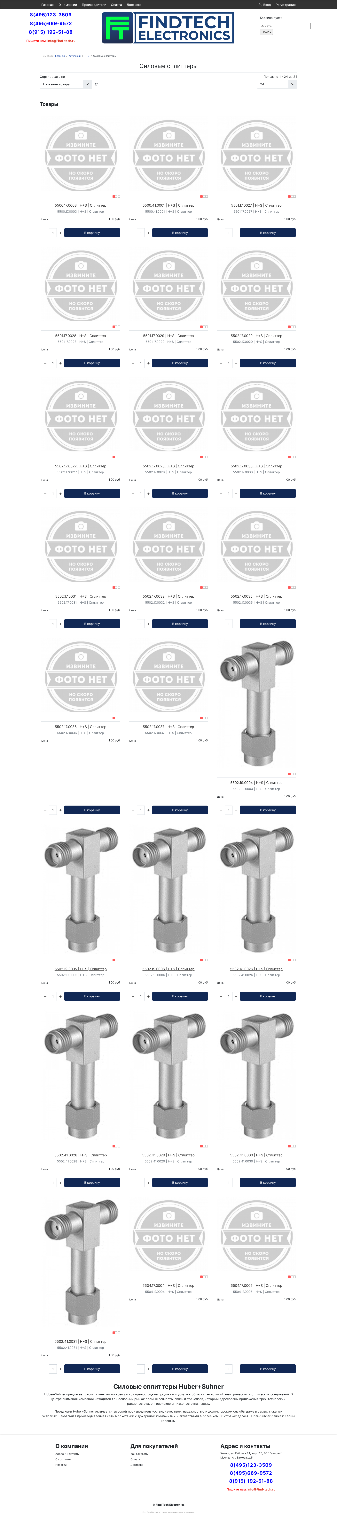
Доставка (134, 5)
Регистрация (286, 5)
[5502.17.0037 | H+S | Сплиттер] (168, 675)
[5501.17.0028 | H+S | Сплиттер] (80, 284)
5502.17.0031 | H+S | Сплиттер (80, 596)
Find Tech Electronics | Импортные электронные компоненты (168, 1512)
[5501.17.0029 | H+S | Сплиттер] (168, 284)
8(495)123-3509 (51, 15)
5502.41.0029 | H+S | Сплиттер (168, 1155)
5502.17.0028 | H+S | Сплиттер (168, 466)
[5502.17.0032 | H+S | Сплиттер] (168, 544)
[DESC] (97, 84)
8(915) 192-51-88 (51, 32)
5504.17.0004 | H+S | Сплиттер (168, 1285)
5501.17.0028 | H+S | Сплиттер (80, 336)
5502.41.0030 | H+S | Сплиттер (256, 1155)
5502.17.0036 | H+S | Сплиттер (80, 727)
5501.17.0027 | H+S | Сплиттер (256, 205)
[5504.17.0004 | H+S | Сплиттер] (168, 1234)
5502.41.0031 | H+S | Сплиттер (80, 1341)
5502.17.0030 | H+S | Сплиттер (256, 466)
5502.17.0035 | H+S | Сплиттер (256, 596)
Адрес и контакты (67, 1453)
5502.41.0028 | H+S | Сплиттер (80, 1155)
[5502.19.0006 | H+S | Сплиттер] (168, 889)
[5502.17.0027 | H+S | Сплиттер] (80, 414)
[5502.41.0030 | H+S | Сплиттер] (256, 1075)
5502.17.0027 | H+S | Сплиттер (80, 466)
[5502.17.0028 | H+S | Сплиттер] (168, 414)
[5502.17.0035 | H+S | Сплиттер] (256, 544)
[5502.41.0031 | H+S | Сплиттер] (80, 1262)
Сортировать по (52, 77)
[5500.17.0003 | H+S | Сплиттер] (80, 153)
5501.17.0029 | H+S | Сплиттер (168, 336)
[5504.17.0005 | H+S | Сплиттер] (256, 1234)
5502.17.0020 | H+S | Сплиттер (256, 336)
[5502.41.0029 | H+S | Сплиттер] (168, 1075)
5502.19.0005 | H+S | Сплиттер (81, 969)
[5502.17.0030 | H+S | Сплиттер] (256, 414)
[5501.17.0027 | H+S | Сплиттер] (256, 153)
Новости (61, 1464)
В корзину (92, 233)
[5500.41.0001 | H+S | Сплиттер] (168, 153)
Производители (94, 5)
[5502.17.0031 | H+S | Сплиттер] (80, 544)
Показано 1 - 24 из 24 (280, 77)
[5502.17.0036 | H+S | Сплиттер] (80, 675)
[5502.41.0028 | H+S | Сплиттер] (80, 1075)
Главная (47, 5)
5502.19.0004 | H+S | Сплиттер (256, 783)
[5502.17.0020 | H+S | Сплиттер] (256, 284)
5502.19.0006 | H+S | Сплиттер (168, 969)
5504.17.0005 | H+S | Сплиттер (256, 1285)
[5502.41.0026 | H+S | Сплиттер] (256, 889)
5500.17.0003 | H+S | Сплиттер (80, 205)
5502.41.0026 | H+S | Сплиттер (256, 969)
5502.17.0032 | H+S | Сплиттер (168, 596)
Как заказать (139, 1453)
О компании (68, 5)
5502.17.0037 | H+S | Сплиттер (168, 727)
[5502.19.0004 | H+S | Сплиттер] (256, 703)
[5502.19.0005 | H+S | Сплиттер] (80, 889)
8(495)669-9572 (51, 23)
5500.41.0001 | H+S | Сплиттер (168, 205)
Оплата (116, 5)
